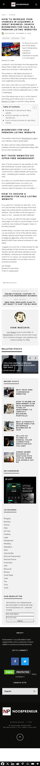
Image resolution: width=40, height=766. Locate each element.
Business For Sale (8, 101)
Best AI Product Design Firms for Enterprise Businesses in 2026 (25, 426)
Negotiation (8, 547)
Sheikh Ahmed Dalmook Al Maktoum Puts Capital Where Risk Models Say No (25, 457)
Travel (6, 588)
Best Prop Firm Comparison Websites (24, 392)
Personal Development (12, 556)
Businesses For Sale (29, 138)
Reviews (7, 572)
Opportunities (9, 553)
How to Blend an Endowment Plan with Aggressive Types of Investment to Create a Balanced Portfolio (25, 409)
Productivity (8, 563)
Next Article (20, 299)
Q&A (5, 566)
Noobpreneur (8, 335)
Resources (15, 38)
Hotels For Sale (9, 238)
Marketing (7, 544)
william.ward (13, 271)
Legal (6, 537)
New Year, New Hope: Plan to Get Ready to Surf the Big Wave (20, 303)
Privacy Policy (17, 722)
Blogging (7, 518)
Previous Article (20, 291)
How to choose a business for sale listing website (20, 122)
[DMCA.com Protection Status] (17, 674)
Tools (6, 585)
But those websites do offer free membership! (16, 117)
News (6, 550)
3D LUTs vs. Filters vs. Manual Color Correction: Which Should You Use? (24, 441)
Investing (6, 38)
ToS (30, 722)
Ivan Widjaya (10, 33)
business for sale (10, 283)
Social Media (8, 575)
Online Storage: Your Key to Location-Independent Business (20, 295)
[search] (34, 691)
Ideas (6, 528)
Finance (6, 525)
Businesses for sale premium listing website (18, 112)
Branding (7, 522)
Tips (23, 38)
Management (8, 540)
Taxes (6, 578)
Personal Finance (10, 559)
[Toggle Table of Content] (33, 107)
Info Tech (7, 531)
